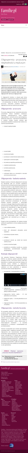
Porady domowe (19, 394)
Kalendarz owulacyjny (6, 381)
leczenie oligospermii (10, 357)
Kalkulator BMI (5, 391)
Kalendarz (4, 394)
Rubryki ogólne (18, 385)
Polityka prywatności (16, 410)
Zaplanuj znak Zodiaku (7, 396)
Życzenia (14, 420)
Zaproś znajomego (16, 406)
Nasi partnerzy (15, 407)
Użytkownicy (18, 392)
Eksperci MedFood (6, 425)
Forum (13, 414)
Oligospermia (8, 356)
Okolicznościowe (5, 405)
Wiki (12, 419)
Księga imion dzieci (6, 389)
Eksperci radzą (18, 384)
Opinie (3, 400)
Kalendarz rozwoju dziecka (8, 390)
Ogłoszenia (17, 381)
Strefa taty (17, 391)
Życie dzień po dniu (6, 401)
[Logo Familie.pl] (14, 11)
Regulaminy (14, 402)
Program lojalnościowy (17, 405)
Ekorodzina (17, 383)
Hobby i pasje (5, 404)
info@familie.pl (4, 378)
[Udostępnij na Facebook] (24, 56)
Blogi (13, 415)
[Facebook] (23, 4)
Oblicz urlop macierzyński (7, 386)
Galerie (13, 417)
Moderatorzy (15, 404)
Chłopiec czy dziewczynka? (8, 388)
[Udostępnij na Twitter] (26, 56)
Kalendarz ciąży (5, 384)
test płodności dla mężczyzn (11, 358)
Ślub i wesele (18, 386)
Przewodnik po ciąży (6, 383)
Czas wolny (4, 423)
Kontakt (14, 400)
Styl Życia (4, 422)
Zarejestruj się (10, 19)
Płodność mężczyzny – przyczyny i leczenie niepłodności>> (14, 351)
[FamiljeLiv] (25, 4)
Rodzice (17, 389)
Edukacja (4, 392)
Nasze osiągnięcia (16, 409)
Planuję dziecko (18, 388)
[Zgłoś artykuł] (1, 68)
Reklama (14, 401)
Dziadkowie (17, 390)
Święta (3, 420)
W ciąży (3, 416)
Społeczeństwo (5, 402)
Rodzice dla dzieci (6, 395)
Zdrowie (4, 421)
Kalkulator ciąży (5, 385)
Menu (2, 25)
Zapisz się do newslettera (5, 21)
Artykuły (3, 52)
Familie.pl (6, 55)
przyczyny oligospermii (16, 356)
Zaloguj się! (4, 19)
